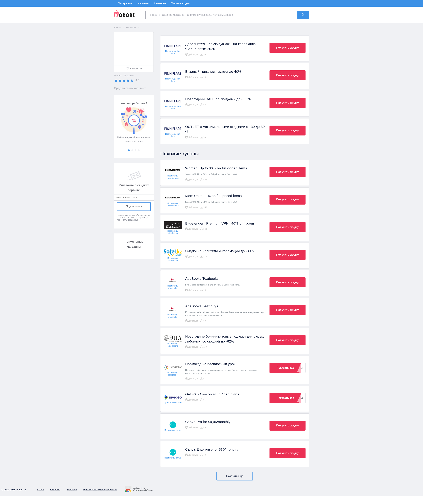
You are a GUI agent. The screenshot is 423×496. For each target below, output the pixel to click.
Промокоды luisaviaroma (173, 177)
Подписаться (134, 206)
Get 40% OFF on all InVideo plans (212, 394)
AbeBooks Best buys (201, 306)
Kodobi (117, 27)
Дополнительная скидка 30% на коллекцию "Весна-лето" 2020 (220, 46)
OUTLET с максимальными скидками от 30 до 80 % (225, 129)
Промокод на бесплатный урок (210, 364)
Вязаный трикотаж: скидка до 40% (213, 71)
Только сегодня (180, 3)
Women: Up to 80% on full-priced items (216, 168)
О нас (40, 489)
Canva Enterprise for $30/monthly (211, 449)
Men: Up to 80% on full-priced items (213, 196)
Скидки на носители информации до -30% (219, 251)
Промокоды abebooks (172, 287)
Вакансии (55, 489)
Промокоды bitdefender (172, 232)
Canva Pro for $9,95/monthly (208, 422)
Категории (160, 3)
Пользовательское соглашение (100, 489)
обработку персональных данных (132, 218)
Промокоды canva (172, 430)
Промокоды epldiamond (172, 345)
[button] (129, 150)
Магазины (143, 3)
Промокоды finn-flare (173, 52)
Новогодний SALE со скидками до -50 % (218, 99)
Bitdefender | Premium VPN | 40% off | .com (219, 223)
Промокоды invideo (173, 402)
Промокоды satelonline (172, 259)
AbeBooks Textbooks (202, 278)
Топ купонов (125, 3)
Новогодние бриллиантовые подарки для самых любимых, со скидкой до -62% (224, 338)
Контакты (72, 489)
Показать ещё (234, 476)
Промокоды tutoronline (172, 373)
